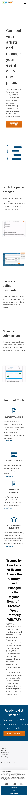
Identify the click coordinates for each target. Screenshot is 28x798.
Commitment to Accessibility (8, 763)
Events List (3, 748)
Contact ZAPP (4, 754)
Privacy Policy (4, 757)
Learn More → (9, 441)
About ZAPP (4, 750)
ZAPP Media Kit (5, 752)
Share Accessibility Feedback (8, 765)
